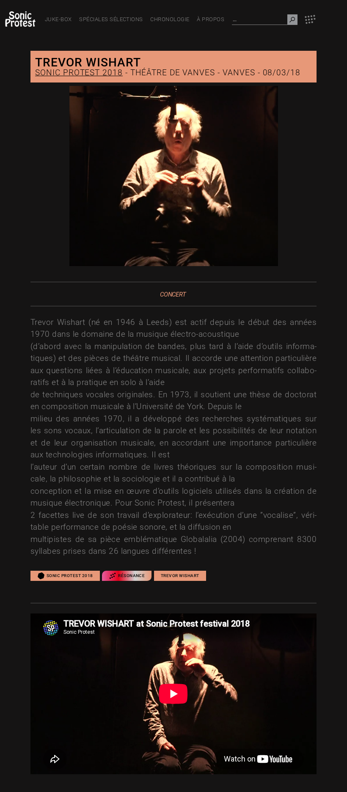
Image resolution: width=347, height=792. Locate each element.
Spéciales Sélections (111, 19)
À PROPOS (210, 19)
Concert (173, 294)
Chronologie (169, 19)
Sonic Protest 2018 (79, 72)
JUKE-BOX (58, 19)
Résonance (131, 575)
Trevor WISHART (180, 575)
